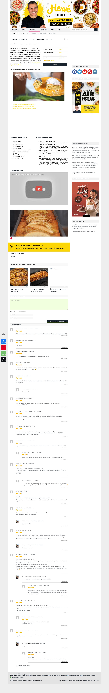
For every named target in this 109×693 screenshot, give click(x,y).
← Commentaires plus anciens (23, 665)
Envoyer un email (90, 231)
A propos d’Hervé (63, 680)
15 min (60, 52)
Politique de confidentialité (83, 680)
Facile (60, 49)
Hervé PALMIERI (15, 43)
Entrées (14, 29)
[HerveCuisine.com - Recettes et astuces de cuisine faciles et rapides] (54, 14)
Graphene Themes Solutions (24, 680)
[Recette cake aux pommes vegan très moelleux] (39, 277)
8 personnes (61, 57)
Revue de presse (95, 680)
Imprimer (55, 64)
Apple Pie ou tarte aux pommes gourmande (24, 108)
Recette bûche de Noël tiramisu (40, 675)
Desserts (33, 29)
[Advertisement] (39, 123)
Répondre (64, 335)
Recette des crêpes (76, 675)
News (58, 29)
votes (52, 60)
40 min (60, 55)
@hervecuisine (30, 248)
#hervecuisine (59, 248)
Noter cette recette (14, 311)
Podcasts (44, 29)
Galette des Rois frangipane (60, 675)
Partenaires (72, 680)
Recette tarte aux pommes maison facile (23, 106)
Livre (52, 29)
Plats (23, 29)
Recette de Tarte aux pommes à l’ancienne (24, 104)
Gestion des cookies (37, 680)
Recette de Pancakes (90, 675)
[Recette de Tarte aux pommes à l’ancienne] (59, 277)
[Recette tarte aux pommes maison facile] (19, 277)
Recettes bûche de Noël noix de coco (19, 675)
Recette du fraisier (18, 677)
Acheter (86, 215)
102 (67, 39)
